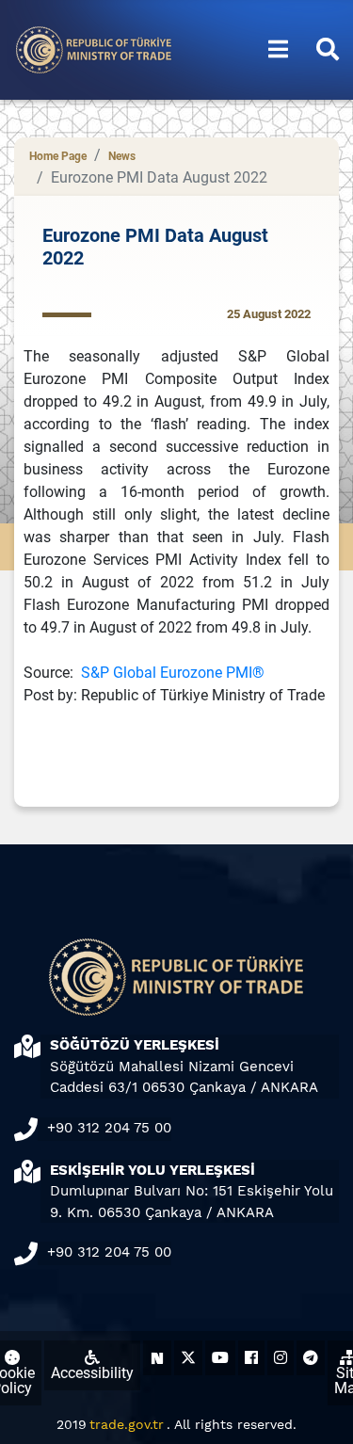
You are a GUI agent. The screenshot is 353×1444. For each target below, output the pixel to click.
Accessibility (92, 1373)
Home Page (58, 156)
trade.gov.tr (126, 1424)
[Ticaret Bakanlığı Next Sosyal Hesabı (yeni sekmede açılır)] (157, 1357)
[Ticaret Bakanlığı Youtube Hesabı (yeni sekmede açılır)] (220, 1357)
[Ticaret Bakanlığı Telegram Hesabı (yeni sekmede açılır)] (311, 1357)
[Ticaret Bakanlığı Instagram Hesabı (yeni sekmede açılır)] (280, 1357)
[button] (278, 50)
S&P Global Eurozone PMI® (173, 673)
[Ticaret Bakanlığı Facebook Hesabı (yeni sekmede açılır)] (251, 1357)
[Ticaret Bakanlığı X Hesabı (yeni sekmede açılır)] (188, 1357)
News (122, 156)
